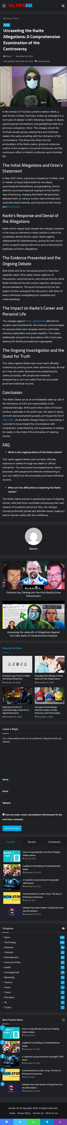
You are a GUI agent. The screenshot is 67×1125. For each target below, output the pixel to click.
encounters (13, 206)
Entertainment (11, 957)
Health (7, 967)
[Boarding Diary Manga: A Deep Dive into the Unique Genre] (50, 664)
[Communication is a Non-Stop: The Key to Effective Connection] (11, 898)
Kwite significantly (35, 321)
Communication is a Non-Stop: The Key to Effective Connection (42, 895)
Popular (11, 841)
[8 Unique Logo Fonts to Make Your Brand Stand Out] (17, 664)
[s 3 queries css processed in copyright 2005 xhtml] (11, 884)
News (16, 18)
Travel (7, 992)
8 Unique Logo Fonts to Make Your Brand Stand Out (16, 677)
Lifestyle (8, 952)
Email (6, 791)
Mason (9, 56)
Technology (10, 942)
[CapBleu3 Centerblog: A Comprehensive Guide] (11, 870)
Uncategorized (11, 972)
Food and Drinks (12, 962)
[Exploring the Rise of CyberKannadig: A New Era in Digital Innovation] (17, 695)
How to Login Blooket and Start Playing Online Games (41, 853)
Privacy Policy (24, 1113)
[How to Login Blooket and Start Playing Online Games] (11, 856)
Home (8, 18)
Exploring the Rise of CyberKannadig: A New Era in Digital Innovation (15, 710)
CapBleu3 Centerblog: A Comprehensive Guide (41, 867)
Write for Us (52, 1113)
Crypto (7, 1007)
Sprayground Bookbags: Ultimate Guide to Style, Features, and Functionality (47, 710)
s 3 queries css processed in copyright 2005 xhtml (41, 881)
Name (6, 779)
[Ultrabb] (20, 5)
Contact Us (38, 1113)
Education (9, 997)
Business (8, 947)
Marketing (9, 977)
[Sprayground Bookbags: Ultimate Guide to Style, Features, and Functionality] (50, 695)
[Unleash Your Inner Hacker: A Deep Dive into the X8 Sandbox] (11, 912)
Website (6, 803)
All (5, 1002)
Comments (54, 841)
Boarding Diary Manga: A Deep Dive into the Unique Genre (49, 677)
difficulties (8, 419)
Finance (8, 982)
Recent (32, 841)
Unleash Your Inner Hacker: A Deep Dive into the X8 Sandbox (43, 909)
